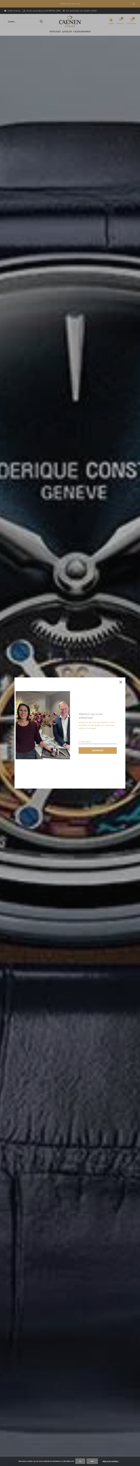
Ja (80, 1461)
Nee (92, 1461)
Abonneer (98, 750)
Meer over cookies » (111, 1461)
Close (121, 682)
